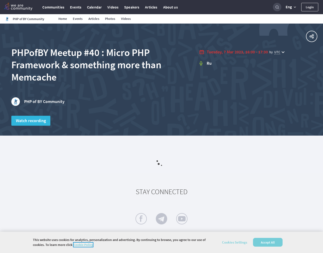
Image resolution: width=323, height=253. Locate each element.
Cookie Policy (83, 245)
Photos (110, 19)
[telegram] (161, 219)
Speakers (131, 7)
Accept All (268, 242)
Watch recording (31, 120)
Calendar (94, 7)
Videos (112, 7)
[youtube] (182, 219)
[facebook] (141, 219)
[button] (291, 7)
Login (310, 7)
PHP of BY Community (44, 101)
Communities (53, 7)
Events (75, 7)
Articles (151, 7)
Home (62, 19)
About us (170, 7)
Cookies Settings (234, 242)
